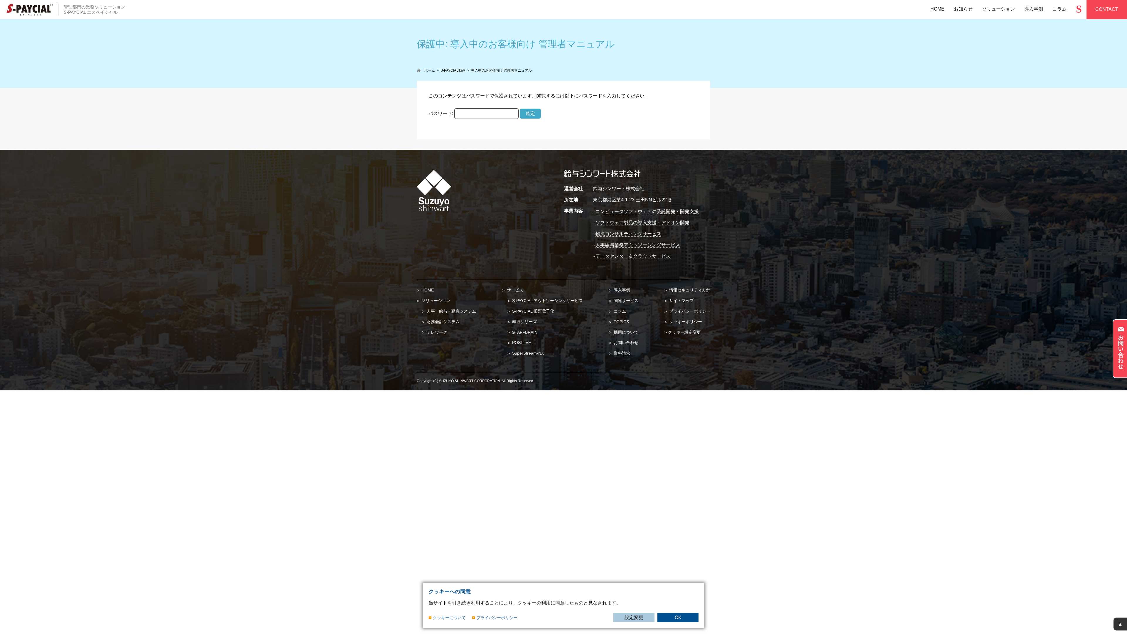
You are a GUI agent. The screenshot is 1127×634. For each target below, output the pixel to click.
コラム (619, 311)
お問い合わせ (625, 342)
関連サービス (625, 300)
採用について (625, 332)
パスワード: (441, 113)
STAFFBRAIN (524, 332)
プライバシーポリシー (689, 311)
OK (678, 617)
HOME (427, 290)
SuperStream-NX (527, 353)
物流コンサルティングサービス (628, 233)
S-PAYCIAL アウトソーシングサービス (547, 300)
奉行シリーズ (524, 321)
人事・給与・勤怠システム (451, 311)
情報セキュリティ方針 (689, 290)
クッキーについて (449, 617)
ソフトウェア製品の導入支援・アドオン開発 (642, 222)
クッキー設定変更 (684, 332)
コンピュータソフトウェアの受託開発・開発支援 (647, 211)
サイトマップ (681, 300)
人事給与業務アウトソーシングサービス (637, 244)
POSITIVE (521, 342)
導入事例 (621, 290)
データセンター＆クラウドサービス (633, 256)
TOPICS (621, 321)
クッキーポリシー (685, 321)
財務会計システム (443, 321)
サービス (514, 290)
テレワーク (436, 332)
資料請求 (621, 353)
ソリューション (435, 300)
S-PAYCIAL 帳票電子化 (532, 311)
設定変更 (634, 617)
